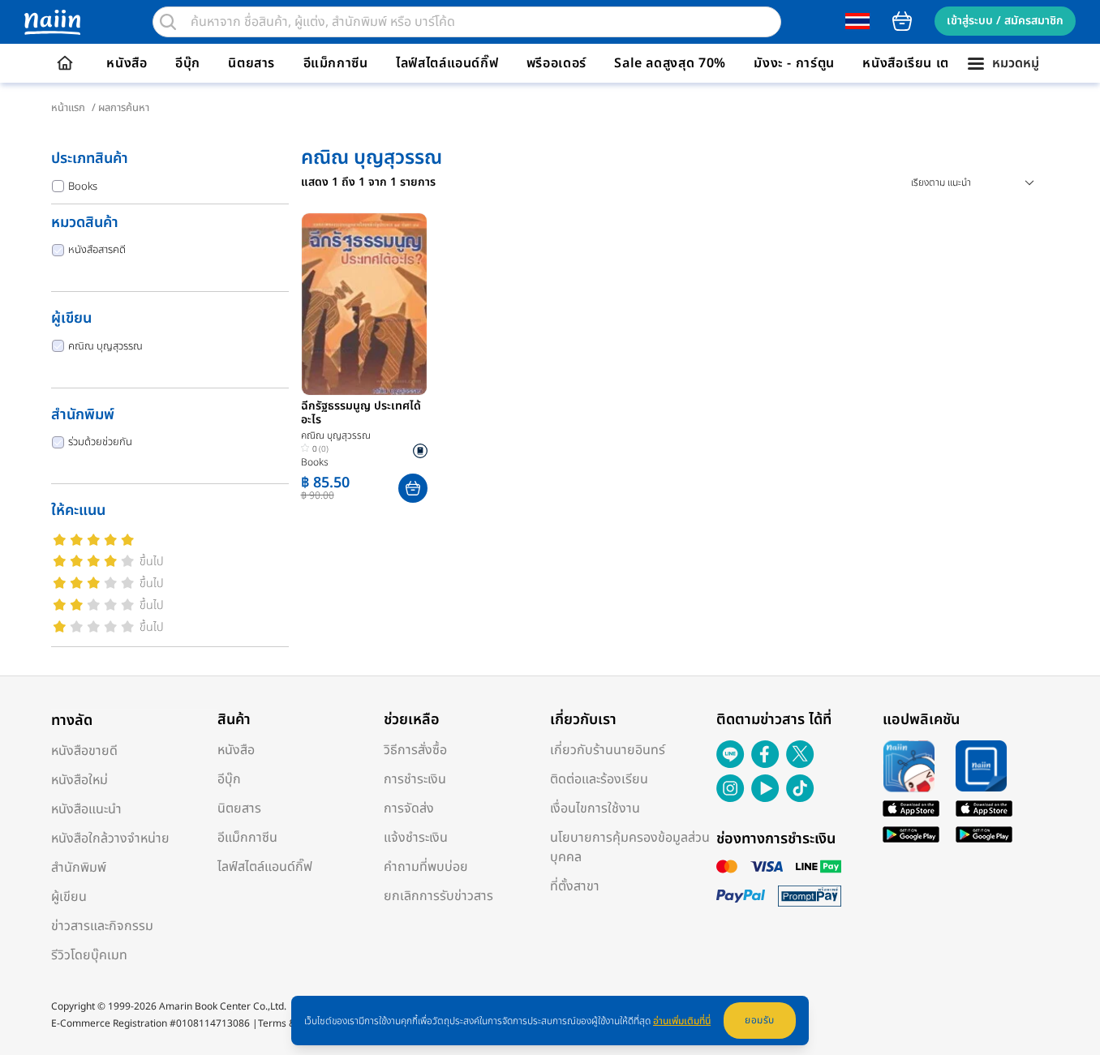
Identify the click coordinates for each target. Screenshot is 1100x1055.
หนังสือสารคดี (97, 250)
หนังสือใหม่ (79, 780)
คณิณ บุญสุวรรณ (105, 346)
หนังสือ (126, 63)
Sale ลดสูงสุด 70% (670, 63)
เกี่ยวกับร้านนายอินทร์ (607, 750)
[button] (413, 488)
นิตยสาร (251, 63)
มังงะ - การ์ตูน (794, 63)
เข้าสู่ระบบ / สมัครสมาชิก (1005, 20)
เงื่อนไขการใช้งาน (595, 808)
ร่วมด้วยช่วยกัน (100, 442)
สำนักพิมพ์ (78, 867)
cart (902, 21)
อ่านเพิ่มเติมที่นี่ (682, 1021)
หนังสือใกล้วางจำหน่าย (110, 838)
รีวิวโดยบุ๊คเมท (89, 955)
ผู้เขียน (69, 897)
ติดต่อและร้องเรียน (599, 779)
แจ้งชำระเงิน (416, 837)
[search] (168, 21)
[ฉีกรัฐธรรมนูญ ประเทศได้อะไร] (364, 304)
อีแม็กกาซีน (335, 63)
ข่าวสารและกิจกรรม (102, 926)
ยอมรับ (760, 1020)
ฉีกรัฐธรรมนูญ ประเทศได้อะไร (361, 413)
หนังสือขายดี (84, 751)
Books (82, 186)
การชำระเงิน (415, 779)
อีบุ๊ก (187, 63)
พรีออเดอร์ (556, 63)
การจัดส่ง (409, 808)
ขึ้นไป (152, 561)
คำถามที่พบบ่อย (426, 867)
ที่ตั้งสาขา (574, 886)
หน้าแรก (68, 108)
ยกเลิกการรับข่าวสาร (438, 896)
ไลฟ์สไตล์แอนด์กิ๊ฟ (447, 63)
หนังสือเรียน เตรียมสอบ (930, 63)
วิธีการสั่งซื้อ (415, 750)
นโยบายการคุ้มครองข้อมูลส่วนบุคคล (630, 847)
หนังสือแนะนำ (86, 809)
